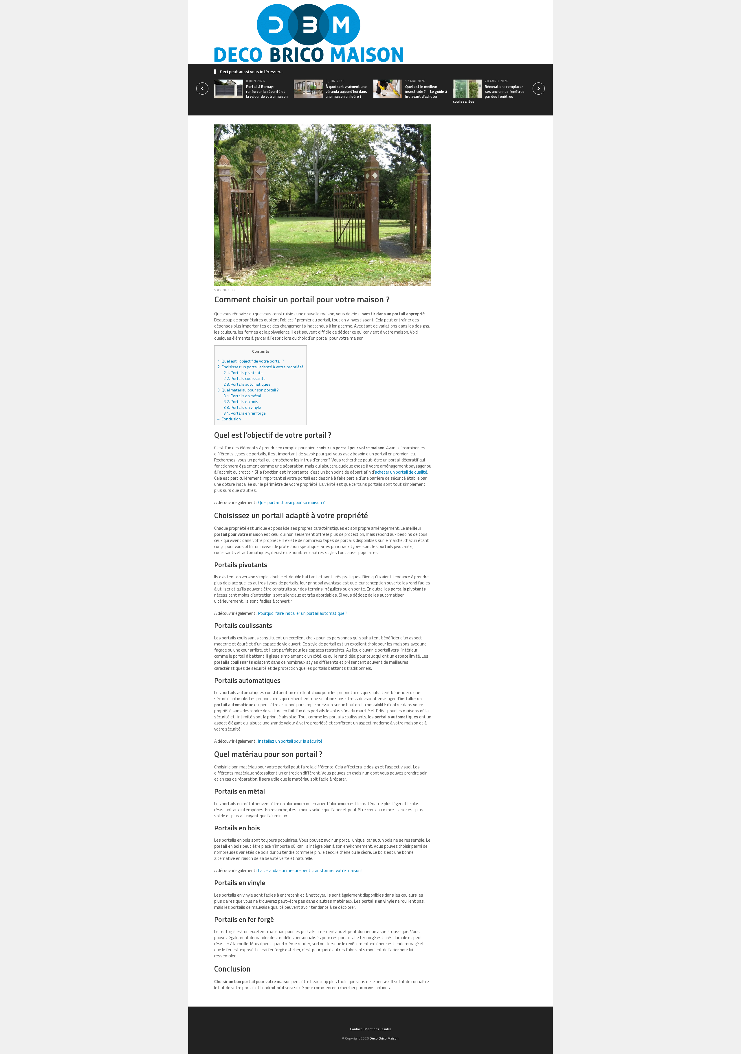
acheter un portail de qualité (401, 472)
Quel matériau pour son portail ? (248, 390)
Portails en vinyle (242, 407)
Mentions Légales (377, 1029)
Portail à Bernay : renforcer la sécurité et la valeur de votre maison (267, 91)
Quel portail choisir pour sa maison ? (291, 502)
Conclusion (229, 419)
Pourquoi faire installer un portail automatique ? (302, 613)
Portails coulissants (244, 378)
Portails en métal (242, 396)
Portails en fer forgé (244, 413)
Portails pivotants (243, 372)
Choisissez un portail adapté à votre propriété (260, 367)
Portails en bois (240, 401)
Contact (356, 1029)
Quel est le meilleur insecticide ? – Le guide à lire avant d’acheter (426, 91)
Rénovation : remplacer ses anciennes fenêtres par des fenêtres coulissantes (488, 94)
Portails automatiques (246, 384)
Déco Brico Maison (384, 1038)
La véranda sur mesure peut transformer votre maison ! (310, 870)
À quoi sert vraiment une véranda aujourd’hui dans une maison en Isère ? (346, 91)
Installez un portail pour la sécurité (290, 741)
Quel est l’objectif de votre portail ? (250, 361)
